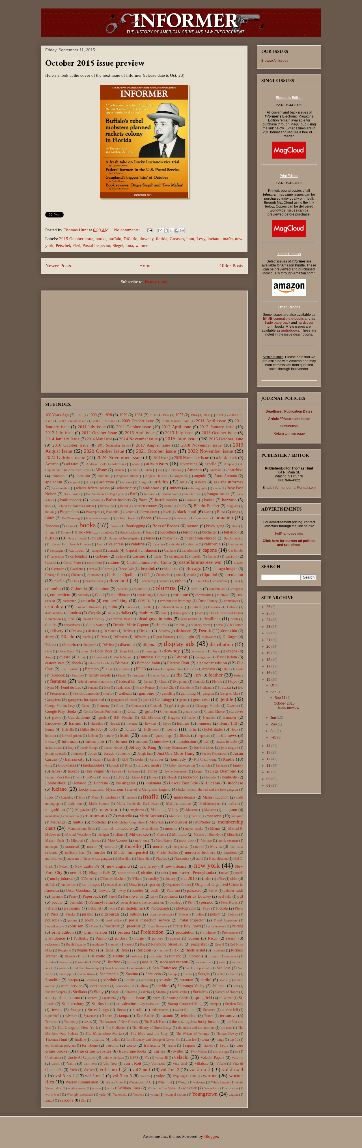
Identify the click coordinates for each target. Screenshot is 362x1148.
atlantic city (126, 488)
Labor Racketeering (182, 765)
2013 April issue (140, 432)
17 (268, 666)
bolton (163, 518)
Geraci (85, 706)
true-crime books (132, 1051)
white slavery (77, 1088)
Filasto (162, 682)
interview (161, 741)
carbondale (78, 556)
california (212, 544)
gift (171, 706)
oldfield (50, 885)
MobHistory (164, 840)
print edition (63, 932)
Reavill (219, 944)
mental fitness (149, 829)
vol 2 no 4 (232, 1069)
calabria (138, 544)
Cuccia (130, 607)
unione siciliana (113, 1058)
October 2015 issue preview (95, 62)
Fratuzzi (224, 687)
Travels (208, 1045)
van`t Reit (132, 1063)
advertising (188, 464)
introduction (186, 741)
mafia (228, 238)
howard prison (72, 736)
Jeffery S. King (142, 747)
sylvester (71, 1016)
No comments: (127, 230)
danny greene (182, 613)
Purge (139, 938)
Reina (108, 950)
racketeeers (52, 944)
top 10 (234, 1040)
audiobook (152, 488)
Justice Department (214, 754)
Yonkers (138, 1094)
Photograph (159, 908)
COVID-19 (146, 601)
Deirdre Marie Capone (131, 625)
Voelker (88, 1070)
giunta (184, 706)
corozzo (223, 595)
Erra (156, 669)
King (48, 765)
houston (50, 736)
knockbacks (67, 765)
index (49, 741)
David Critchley (93, 619)
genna (183, 700)
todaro (116, 1040)
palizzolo (194, 890)
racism (231, 938)
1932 (153, 415)
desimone (183, 631)
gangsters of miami (124, 700)
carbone (101, 556)
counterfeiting (115, 600)
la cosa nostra (149, 765)
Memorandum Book (81, 829)
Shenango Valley (190, 986)
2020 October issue (104, 451)
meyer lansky (194, 829)
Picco (206, 908)
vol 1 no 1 (110, 1069)
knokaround (92, 765)
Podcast (184, 914)
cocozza (164, 581)
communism (217, 589)
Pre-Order (112, 926)
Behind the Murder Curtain (75, 506)
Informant (70, 741)
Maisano (192, 810)
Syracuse (89, 1016)
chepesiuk (147, 569)
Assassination (60, 488)
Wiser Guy (211, 1088)
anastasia (60, 475)
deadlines (212, 618)
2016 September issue (113, 445)
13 (268, 752)
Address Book (96, 464)
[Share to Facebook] (176, 230)
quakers (175, 938)
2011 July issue (92, 426)
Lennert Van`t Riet (57, 777)
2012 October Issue (99, 432)
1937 (166, 415)
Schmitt (129, 980)
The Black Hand (155, 1022)
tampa (124, 1015)
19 (268, 653)
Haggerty (174, 718)
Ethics (226, 669)
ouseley (138, 890)
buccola (189, 532)
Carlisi (158, 556)
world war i (53, 1094)
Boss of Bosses (165, 526)
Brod (235, 526)
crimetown (231, 601)
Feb (273, 737)
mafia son (75, 804)
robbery (137, 956)
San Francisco (164, 968)
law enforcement (176, 771)
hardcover (53, 723)
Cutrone (232, 607)
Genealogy (163, 699)
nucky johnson (61, 878)
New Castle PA (87, 866)
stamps (214, 1004)
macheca (111, 797)
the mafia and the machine (196, 1028)
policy (215, 914)
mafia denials (184, 797)
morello (133, 846)
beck (48, 506)
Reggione (64, 950)
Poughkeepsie (54, 926)
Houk (234, 729)
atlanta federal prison (93, 488)
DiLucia (50, 645)
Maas (95, 797)
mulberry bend (75, 853)
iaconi (144, 736)
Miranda (232, 835)
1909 (93, 415)
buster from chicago (200, 538)
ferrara (148, 682)
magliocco (137, 810)
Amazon (194, 470)
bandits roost (192, 494)
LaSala (116, 771)
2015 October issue (76, 238)
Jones (92, 753)
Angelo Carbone (127, 476)
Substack (209, 1010)
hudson (93, 736)
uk (236, 1051)
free (240, 688)
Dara (200, 613)
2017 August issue (153, 445)
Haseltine (96, 723)
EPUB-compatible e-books (283, 319)
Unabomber (53, 1058)
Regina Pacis (87, 950)
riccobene (218, 950)
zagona (233, 1094)
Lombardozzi (55, 783)
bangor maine (218, 494)
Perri (191, 902)
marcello (125, 816)
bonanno (224, 517)
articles (161, 482)
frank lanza (123, 688)
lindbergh (170, 777)
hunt (190, 238)
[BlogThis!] (166, 230)
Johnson (77, 754)
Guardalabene (79, 717)
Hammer (229, 717)
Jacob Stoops (89, 748)
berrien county (145, 506)
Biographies (69, 512)
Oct (273, 685)
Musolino (124, 859)
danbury (146, 613)
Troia (223, 1045)
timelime (80, 1040)
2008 (206, 415)
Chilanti (76, 575)
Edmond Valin (148, 663)
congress (237, 589)
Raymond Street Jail (167, 944)
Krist (128, 765)
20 (268, 646)
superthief (52, 1016)
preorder (134, 926)
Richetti (70, 956)
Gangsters (53, 699)
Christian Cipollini (122, 575)
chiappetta (170, 569)
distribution (221, 644)
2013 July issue (179, 432)
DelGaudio (236, 625)
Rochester (156, 956)
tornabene (90, 1045)
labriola (205, 765)
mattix (78, 822)
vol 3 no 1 (65, 1076)
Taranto (167, 1015)
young (154, 1094)
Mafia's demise (178, 803)
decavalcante (72, 625)
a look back (226, 457)
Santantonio (109, 974)
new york (207, 865)
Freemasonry (59, 693)
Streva (121, 1010)
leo (78, 777)
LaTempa (134, 771)
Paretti (113, 897)
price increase (217, 926)
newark (76, 872)
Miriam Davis (54, 840)
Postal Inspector (96, 245)
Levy (201, 238)
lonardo (80, 783)
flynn (49, 687)
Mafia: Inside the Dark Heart (138, 804)
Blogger (211, 1136)
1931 (139, 415)
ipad (206, 742)
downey (147, 238)
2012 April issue (176, 426)
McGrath (157, 822)
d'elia (111, 613)
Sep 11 (280, 698)
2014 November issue (138, 439)
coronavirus (203, 595)
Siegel (118, 245)
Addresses (119, 464)
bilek (182, 506)
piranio (87, 914)
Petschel (63, 245)
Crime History (207, 601)
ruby (97, 962)
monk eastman (228, 840)
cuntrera (195, 607)
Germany (103, 706)
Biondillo (112, 512)
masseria (214, 816)
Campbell (77, 550)
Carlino (138, 556)
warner (141, 245)
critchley (54, 606)
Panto (73, 897)
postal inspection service (149, 920)
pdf (240, 896)
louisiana (153, 783)
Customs (214, 607)
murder (98, 852)
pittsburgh (110, 914)
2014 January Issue (62, 439)
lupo (49, 797)
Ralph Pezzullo (76, 944)
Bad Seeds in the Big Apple (105, 494)
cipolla (191, 575)
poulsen (76, 926)
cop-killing (144, 595)
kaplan (96, 759)
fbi (179, 675)
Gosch (132, 711)
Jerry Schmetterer (176, 748)
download (198, 651)
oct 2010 (189, 878)
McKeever (179, 822)
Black (167, 512)
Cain (100, 544)
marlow (196, 816)
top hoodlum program (60, 1045)
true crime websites (94, 1051)
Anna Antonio (225, 476)
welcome (199, 1082)
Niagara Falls (100, 872)
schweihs (147, 980)
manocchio (71, 816)
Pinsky (71, 914)
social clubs (179, 992)
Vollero (145, 1076)
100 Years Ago (57, 415)
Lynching (67, 797)
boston (193, 526)
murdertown (53, 859)
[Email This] (160, 230)
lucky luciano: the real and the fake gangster (208, 789)
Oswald (105, 890)
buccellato (168, 532)
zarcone (67, 1100)
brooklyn (83, 532)
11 (268, 766)
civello (59, 581)
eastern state (54, 663)
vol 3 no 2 (94, 1076)
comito (196, 589)
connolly (83, 595)
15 (268, 680)
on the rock (69, 885)
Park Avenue (133, 896)
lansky (238, 765)
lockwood (191, 777)
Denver (145, 631)
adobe (136, 464)
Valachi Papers (212, 1057)
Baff (133, 494)
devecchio (229, 631)
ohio (233, 878)
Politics (233, 914)
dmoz (84, 651)
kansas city (75, 759)
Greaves (177, 238)
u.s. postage (221, 1051)
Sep (273, 692)
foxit (107, 688)
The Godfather (116, 1028)
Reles (124, 950)
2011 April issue (211, 421)
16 (268, 673)
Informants (95, 741)
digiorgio (186, 637)
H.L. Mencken (151, 718)
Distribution (289, 426)
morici (199, 847)
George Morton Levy (60, 706)
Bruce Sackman (130, 532)
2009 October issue (138, 421)
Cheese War (125, 569)
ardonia (127, 482)
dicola (86, 637)
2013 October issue (219, 432)
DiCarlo (130, 238)
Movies (216, 846)
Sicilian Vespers (56, 992)
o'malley (153, 879)
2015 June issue (181, 438)
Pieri (76, 245)
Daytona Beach (121, 619)
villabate (201, 1063)
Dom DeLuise (129, 651)
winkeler (190, 1088)
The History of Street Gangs (152, 1028)
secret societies (99, 986)
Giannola (156, 706)
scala (220, 974)
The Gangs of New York (77, 1027)
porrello (91, 920)
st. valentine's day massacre (138, 1004)
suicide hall (230, 1010)
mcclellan (99, 822)
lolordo (211, 777)
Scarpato (91, 980)
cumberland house (170, 607)
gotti (149, 711)
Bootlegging (135, 526)
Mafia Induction (215, 797)
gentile (226, 699)
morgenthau (180, 847)
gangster (208, 693)
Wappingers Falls (184, 1076)
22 (268, 633)
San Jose (223, 968)
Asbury (200, 482)
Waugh (182, 1082)
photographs (186, 908)
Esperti (192, 669)
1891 (79, 415)
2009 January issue (72, 421)
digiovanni (209, 637)
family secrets (100, 675)
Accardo (52, 464)
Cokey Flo (200, 581)
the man (226, 1028)
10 (268, 772)
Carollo (196, 556)
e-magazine (202, 657)
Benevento (107, 506)
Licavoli (137, 777)
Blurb (49, 518)
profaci (124, 932)
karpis (111, 759)
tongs (220, 1040)
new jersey (148, 866)
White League (220, 1082)
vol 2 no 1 (141, 1069)
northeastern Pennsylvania (193, 872)
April (89, 482)
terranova (228, 1015)
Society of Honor (226, 992)
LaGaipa (221, 765)
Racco (212, 938)
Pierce (239, 908)
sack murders (204, 962)
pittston (136, 914)
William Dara (129, 1088)
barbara (95, 500)
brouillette (107, 532)
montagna (51, 847)
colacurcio (220, 581)
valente (237, 1057)
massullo (237, 816)
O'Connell (87, 879)
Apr (273, 731)
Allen (148, 470)
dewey (49, 637)
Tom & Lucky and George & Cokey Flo (153, 1040)
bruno (150, 532)
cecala (93, 569)
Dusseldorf (99, 657)
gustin (102, 718)
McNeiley (203, 822)
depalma (164, 631)
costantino (69, 601)
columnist (139, 589)
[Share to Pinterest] (182, 230)
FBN (197, 675)
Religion (143, 950)
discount (127, 644)
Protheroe (209, 932)
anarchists (235, 470)
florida (161, 238)
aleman (119, 470)
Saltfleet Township (86, 968)
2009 (219, 415)
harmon (76, 723)
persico (207, 902)
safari (222, 962)
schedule (110, 980)
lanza (56, 771)
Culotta (146, 607)
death (234, 619)
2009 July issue (104, 421)
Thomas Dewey (227, 1034)
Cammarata (235, 544)
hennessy (204, 723)
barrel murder (166, 500)
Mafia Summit (99, 804)
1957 (179, 415)
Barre (143, 500)
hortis (192, 729)
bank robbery (71, 500)
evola (239, 669)
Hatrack (114, 723)
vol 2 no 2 (170, 1069)
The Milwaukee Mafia (103, 1033)
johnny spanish (55, 754)
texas (88, 1021)
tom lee (190, 1040)
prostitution (185, 932)
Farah (122, 675)
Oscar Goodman (79, 890)
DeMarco (110, 631)
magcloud (108, 809)
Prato (94, 926)
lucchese (235, 783)
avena (217, 488)
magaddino (55, 809)
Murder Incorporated (131, 852)
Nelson (63, 867)
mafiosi (233, 804)
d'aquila (94, 613)
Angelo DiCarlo (156, 476)
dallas (126, 613)
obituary (170, 879)
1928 (108, 415)
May (274, 724)
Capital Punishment (141, 550)
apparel (75, 482)
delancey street (200, 625)
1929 (123, 415)
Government (168, 712)
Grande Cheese (214, 712)
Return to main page (289, 434)
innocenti (141, 742)
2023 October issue (65, 457)
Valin (71, 1063)
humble (109, 736)
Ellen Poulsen (70, 669)
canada (113, 550)
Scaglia (204, 974)
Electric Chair (178, 663)
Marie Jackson (150, 816)
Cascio (50, 562)
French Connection (86, 693)
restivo (163, 950)
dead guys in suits (155, 618)
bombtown (181, 518)
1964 (194, 415)
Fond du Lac (71, 687)
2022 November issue (210, 451)
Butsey (55, 544)
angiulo (200, 476)
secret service (71, 986)
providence (55, 938)
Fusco (108, 693)
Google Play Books (60, 711)
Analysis (215, 470)
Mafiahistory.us (209, 804)
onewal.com (115, 885)
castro (238, 562)
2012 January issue (216, 426)
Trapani (188, 1045)
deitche (161, 625)
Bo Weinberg (71, 518)
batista (209, 500)
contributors (120, 595)
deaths (51, 624)
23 (268, 627)
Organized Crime (177, 885)
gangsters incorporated (86, 699)
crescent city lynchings (175, 601)
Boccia (146, 518)
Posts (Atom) (156, 281)
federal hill (128, 681)
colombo (53, 588)
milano (119, 835)
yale (102, 1094)
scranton (186, 980)
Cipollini (209, 574)
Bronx (65, 532)
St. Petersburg (73, 1004)
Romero (213, 956)
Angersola (181, 476)
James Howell (113, 748)
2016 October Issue (70, 445)
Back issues (72, 494)
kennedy (178, 759)
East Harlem (227, 657)
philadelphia (132, 908)
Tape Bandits (145, 1016)
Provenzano (230, 932)
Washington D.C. (140, 1082)
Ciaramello (163, 575)
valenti (55, 1064)
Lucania (213, 783)
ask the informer (228, 482)
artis (183, 482)
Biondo (129, 512)
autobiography (197, 488)
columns (164, 588)
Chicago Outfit (55, 575)
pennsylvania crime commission (141, 902)
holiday (130, 729)
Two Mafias (199, 1051)
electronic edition (212, 663)
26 (268, 607)
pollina (72, 920)
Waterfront (165, 1082)
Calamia (158, 544)
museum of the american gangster (89, 859)
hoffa (113, 729)
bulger (96, 538)
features (58, 681)
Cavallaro (76, 569)
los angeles (125, 783)
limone (153, 777)
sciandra (165, 980)
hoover (171, 729)
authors (175, 488)
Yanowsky (120, 1094)
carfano (121, 556)
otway (122, 891)
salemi (63, 968)
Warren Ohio (114, 1082)
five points (180, 682)
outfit (155, 890)
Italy (71, 748)
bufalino (230, 532)
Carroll (231, 556)
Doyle (216, 651)
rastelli (129, 944)
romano (175, 956)
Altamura (174, 470)
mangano (230, 810)
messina (171, 828)
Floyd (232, 681)
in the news (226, 735)
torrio (131, 1045)
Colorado (79, 588)
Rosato (50, 962)
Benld (124, 506)
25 (268, 613)
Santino (132, 974)
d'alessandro (53, 613)
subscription (185, 1010)
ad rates (72, 464)
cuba (113, 607)
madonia (131, 797)
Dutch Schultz (123, 657)
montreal (72, 846)
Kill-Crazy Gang (205, 759)
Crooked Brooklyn (89, 607)
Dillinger (230, 637)
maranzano (96, 815)
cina (178, 575)
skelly (146, 992)
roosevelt (232, 956)
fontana (93, 688)
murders (230, 852)
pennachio (76, 902)
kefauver (156, 759)
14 (268, 746)
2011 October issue (133, 426)
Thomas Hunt (56, 1039)
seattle (223, 980)
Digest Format (163, 637)
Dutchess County (152, 657)
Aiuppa (229, 464)
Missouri (77, 840)
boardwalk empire (98, 518)
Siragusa (131, 992)
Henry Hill (228, 723)
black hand (187, 511)
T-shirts (107, 1016)
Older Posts (231, 265)
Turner (159, 1051)
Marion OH (177, 816)
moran (92, 846)
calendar (174, 544)
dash (71, 619)
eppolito (124, 669)
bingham (232, 506)
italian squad (53, 748)
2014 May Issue (99, 439)
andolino (103, 476)
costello (89, 601)
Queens (193, 938)
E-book (180, 657)
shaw (144, 986)
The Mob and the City (149, 1033)
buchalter (209, 532)
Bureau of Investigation (124, 538)
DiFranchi (120, 637)
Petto (111, 908)
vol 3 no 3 (122, 1076)
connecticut (60, 594)
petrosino (72, 908)
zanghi (49, 1100)
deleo (219, 625)
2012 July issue (59, 432)
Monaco (206, 840)
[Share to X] (171, 230)
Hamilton (209, 718)
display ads (179, 643)
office (221, 879)
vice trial (180, 1063)
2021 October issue (156, 451)
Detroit (205, 630)
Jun (273, 718)
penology (176, 902)
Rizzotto (98, 956)
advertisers (157, 463)
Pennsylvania (101, 902)
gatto (146, 700)
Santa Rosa (86, 974)
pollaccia (52, 920)
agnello (210, 464)
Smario (161, 992)
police (200, 914)
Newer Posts (58, 265)
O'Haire (137, 879)
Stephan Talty (234, 1004)
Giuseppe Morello (207, 706)
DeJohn (179, 625)
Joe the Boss (204, 747)
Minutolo (179, 834)
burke (150, 538)
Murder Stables (167, 853)
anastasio (83, 476)
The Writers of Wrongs (192, 1034)
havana (131, 723)
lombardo (229, 777)
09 (268, 779)
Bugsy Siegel (76, 538)
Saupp (172, 974)
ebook (76, 663)
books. (115, 526)
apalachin (53, 482)
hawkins (150, 723)
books (101, 238)
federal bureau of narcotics (95, 682)
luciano (214, 238)
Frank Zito (167, 688)
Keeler (139, 759)
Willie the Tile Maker (162, 1088)
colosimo (102, 589)
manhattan (52, 816)
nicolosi (147, 872)
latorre (151, 771)
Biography (93, 512)
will (109, 1088)
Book (70, 526)
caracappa (57, 556)
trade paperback (277, 323)
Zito (83, 1100)
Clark (75, 581)
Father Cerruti (160, 675)
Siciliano (80, 992)
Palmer (213, 891)
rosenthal (66, 962)
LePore (91, 777)
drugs (49, 657)
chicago (193, 568)
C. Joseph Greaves (78, 544)
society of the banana (62, 998)
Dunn (82, 657)
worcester (231, 1088)
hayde (167, 723)
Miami (215, 828)
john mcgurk (229, 748)
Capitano (170, 550)
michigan (103, 835)
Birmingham (148, 512)
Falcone (77, 675)
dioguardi (89, 645)
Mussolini (143, 859)
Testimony (71, 1022)
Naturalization (218, 859)
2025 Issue (160, 458)
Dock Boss (103, 651)
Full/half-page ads (289, 533)
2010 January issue (175, 421)
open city (154, 885)
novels (238, 873)
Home (145, 265)
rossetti (83, 962)
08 (268, 786)
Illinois (184, 735)
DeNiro (127, 631)
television (188, 1015)
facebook (57, 675)
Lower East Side (183, 783)
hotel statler (213, 729)
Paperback (92, 896)
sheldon (163, 985)
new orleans (175, 866)
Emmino (92, 669)
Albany (101, 470)
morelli (111, 846)
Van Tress (110, 1064)
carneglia (176, 556)
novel (225, 873)
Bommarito (201, 518)
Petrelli (51, 908)
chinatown (94, 575)
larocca (73, 771)
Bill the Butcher (206, 506)
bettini (168, 506)
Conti (99, 595)
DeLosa (76, 631)
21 (268, 640)
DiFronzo (139, 637)
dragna (231, 651)
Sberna (187, 974)
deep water (95, 624)
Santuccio (153, 974)
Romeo (195, 956)
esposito (208, 669)
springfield (203, 998)
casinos (113, 562)
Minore (161, 835)
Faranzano (138, 675)
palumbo (57, 897)
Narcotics (181, 858)
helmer (183, 723)
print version (95, 932)
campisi (97, 550)
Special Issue (133, 997)
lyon (82, 797)
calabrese (116, 544)
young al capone (175, 1094)
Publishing (81, 938)
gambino (146, 693)
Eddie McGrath (98, 663)
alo (160, 470)
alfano (134, 470)
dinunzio (69, 645)
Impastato (203, 736)
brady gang (215, 526)
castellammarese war (200, 562)
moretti (159, 846)
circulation (234, 574)
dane (164, 613)
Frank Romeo (145, 688)
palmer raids (233, 890)
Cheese (107, 569)
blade (207, 512)
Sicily (99, 991)
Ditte (48, 651)
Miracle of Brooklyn (207, 835)
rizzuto (118, 956)
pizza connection (161, 914)
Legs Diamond (223, 771)
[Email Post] (149, 230)
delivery (56, 631)
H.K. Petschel (123, 718)
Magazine (82, 810)
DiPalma (108, 645)
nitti (163, 873)
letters (106, 777)
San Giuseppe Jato (198, 968)
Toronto (112, 1045)
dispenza (149, 645)
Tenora (208, 1016)
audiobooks (290, 330)
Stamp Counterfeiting (185, 1004)
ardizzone (107, 482)
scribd (206, 980)
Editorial (122, 663)
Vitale (73, 1070)
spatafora (110, 998)
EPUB (141, 669)
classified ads (94, 581)
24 (268, 620)
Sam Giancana (114, 968)
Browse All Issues (274, 61)
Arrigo (142, 482)
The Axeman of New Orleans (119, 1022)
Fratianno (206, 688)
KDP (125, 759)
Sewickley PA (125, 986)
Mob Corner (117, 840)
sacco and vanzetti (174, 962)
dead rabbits (188, 619)
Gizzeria (232, 706)
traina (172, 1045)
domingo (152, 651)
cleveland (118, 580)
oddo (207, 879)
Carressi (213, 556)
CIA (147, 575)
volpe (160, 1076)
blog (235, 512)
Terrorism (51, 1022)
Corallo (162, 595)
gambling (188, 693)
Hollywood (151, 729)
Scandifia (52, 980)
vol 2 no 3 (199, 1069)
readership (199, 944)
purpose (157, 938)
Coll (235, 581)
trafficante (152, 1045)
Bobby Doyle (125, 518)
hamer (192, 718)
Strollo (137, 1010)
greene (56, 718)
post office (113, 920)
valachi (181, 1057)
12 (268, 759)
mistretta (95, 840)
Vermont (158, 1063)
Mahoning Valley (164, 810)
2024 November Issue (119, 457)
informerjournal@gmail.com (294, 488)
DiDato (102, 637)
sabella (147, 962)
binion (49, 512)
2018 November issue (201, 445)
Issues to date (226, 741)
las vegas (95, 771)
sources (92, 998)
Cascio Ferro (72, 563)
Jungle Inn (144, 754)
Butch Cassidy (233, 538)
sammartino (138, 968)
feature (238, 675)
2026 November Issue (191, 458)
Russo (131, 962)
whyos (96, 1088)
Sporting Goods (177, 998)
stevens (56, 1010)
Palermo (173, 890)
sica (235, 986)
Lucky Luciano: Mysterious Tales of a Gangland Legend (125, 789)
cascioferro (94, 563)
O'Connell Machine (113, 879)
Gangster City (229, 693)
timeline (97, 1039)
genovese (201, 699)
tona (129, 245)
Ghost (120, 706)
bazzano (229, 500)
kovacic (114, 765)
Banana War (169, 494)
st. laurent (225, 998)
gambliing (168, 693)
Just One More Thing (176, 753)
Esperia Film (173, 669)
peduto (57, 902)
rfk (176, 950)
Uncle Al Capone (81, 1057)
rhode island (195, 950)
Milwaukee (139, 834)
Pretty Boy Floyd (187, 926)
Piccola (222, 908)
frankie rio (187, 688)
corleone (180, 594)
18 (268, 660)
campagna (56, 550)
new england (118, 866)
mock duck (186, 840)
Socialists (200, 992)
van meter (90, 1064)
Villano (221, 1064)
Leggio (198, 771)
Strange (75, 1010)
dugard (64, 657)
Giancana (137, 706)
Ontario (135, 884)
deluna (92, 631)
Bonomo (52, 526)
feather (215, 675)
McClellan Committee (129, 822)
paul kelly (225, 897)
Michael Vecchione (78, 835)
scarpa (73, 980)
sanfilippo (65, 974)
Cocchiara (146, 581)
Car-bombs (235, 550)
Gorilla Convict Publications (102, 712)
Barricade (191, 500)
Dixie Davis (66, 651)
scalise (233, 974)
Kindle (228, 759)
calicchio (192, 544)
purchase (121, 938)
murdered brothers (200, 852)
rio (83, 956)
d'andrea (74, 613)
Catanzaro (57, 569)
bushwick (169, 538)
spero (156, 998)
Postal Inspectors (226, 920)
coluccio (122, 589)
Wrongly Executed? (80, 1094)
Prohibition (152, 932)
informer (120, 741)
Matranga (57, 822)
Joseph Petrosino (117, 753)
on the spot (91, 884)
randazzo (98, 944)
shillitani (219, 986)
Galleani (125, 693)
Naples (161, 858)
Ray (142, 944)
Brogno (50, 532)
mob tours (142, 840)
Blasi (221, 512)
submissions (160, 1010)
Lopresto (101, 783)
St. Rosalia (100, 1004)
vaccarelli (161, 1058)
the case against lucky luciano (195, 1021)
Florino (217, 682)
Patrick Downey (198, 896)
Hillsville (68, 729)
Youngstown (204, 1094)
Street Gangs (98, 1010)
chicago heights (225, 569)
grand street (190, 712)
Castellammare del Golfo (149, 562)
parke (154, 897)
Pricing (237, 926)
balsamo (149, 494)
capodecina (189, 550)
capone (209, 550)
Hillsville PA (90, 729)
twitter (178, 1051)
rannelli (114, 944)
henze (49, 729)
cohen (180, 581)
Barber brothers (118, 500)
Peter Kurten (229, 902)
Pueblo (101, 938)
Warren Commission (82, 1082)
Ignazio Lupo (163, 736)
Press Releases (157, 926)
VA (147, 1058)
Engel (109, 669)
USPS (134, 1058)
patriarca (171, 896)
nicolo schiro (126, 873)
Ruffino (114, 962)
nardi (199, 859)
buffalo (115, 238)
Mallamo (210, 810)
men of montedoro (117, 828)
